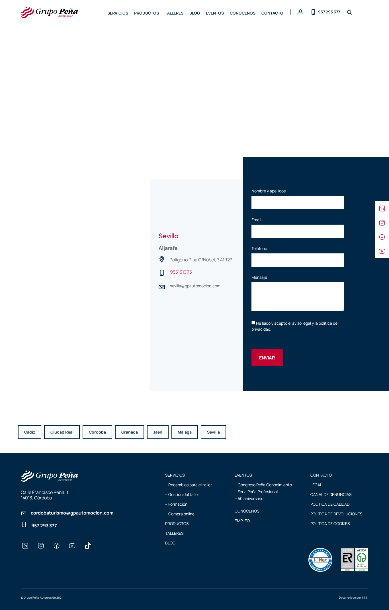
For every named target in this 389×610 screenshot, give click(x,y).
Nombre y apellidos (268, 191)
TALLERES (174, 13)
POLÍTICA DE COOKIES (330, 523)
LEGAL (316, 484)
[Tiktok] (88, 546)
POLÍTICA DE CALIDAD (329, 504)
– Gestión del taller (182, 494)
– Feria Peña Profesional (256, 491)
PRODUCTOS (146, 13)
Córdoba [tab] (97, 432)
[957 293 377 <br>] (24, 527)
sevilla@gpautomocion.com (195, 285)
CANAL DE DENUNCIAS (331, 494)
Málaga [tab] (185, 432)
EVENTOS (215, 13)
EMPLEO (242, 520)
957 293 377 (329, 12)
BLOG (194, 13)
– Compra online (180, 514)
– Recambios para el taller (188, 484)
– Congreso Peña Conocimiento (263, 484)
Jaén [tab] (157, 432)
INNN (365, 597)
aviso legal (301, 323)
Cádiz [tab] (29, 432)
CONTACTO (272, 13)
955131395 (181, 272)
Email (256, 220)
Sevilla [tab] (213, 432)
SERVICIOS (117, 13)
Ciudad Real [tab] (61, 432)
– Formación (176, 504)
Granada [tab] (129, 432)
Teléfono (259, 249)
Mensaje (259, 277)
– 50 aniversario (249, 498)
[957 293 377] (313, 11)
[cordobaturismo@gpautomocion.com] (23, 514)
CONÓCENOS (242, 13)
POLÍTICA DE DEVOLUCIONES (336, 514)
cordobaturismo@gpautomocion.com (72, 513)
